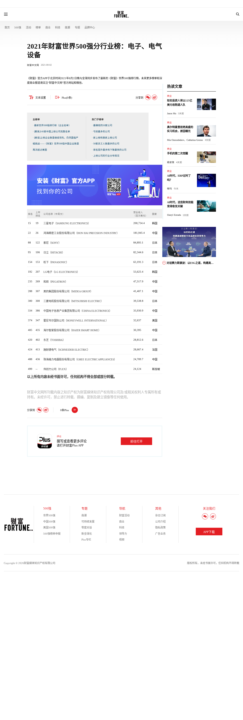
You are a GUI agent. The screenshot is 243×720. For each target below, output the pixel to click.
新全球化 (86, 533)
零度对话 (86, 527)
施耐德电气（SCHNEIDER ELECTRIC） (66, 349)
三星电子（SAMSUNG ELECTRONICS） (66, 223)
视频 (121, 539)
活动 (28, 27)
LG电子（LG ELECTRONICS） (61, 272)
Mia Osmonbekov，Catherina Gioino (185, 140)
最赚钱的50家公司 (102, 125)
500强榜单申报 (52, 533)
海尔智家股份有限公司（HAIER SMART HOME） (72, 330)
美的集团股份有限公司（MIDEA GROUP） (68, 291)
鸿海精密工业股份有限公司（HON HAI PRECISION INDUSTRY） (81, 233)
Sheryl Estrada (174, 215)
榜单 (38, 27)
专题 (77, 27)
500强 (17, 27)
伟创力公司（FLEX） (55, 369)
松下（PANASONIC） (56, 262)
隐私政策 (160, 527)
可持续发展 (87, 521)
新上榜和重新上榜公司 (105, 137)
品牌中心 (89, 27)
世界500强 (49, 515)
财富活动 (124, 515)
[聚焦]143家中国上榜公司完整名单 (52, 131)
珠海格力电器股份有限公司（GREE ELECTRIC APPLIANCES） (80, 359)
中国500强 (49, 521)
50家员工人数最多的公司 (106, 143)
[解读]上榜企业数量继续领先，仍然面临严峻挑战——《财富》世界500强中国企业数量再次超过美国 (56, 143)
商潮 (67, 27)
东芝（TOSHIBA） (54, 340)
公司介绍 (160, 521)
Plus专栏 (86, 539)
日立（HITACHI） (54, 252)
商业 (48, 27)
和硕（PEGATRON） (55, 281)
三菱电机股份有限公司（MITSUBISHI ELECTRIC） (73, 301)
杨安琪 (170, 162)
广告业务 (160, 533)
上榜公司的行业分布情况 (106, 155)
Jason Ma (171, 113)
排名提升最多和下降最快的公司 (109, 149)
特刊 (169, 188)
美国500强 (49, 527)
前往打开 (136, 441)
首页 (7, 27)
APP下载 (209, 532)
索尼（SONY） (52, 242)
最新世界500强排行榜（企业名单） (52, 125)
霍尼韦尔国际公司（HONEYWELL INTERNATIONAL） (75, 320)
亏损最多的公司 (101, 131)
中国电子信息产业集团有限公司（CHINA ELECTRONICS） (77, 310)
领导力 (123, 533)
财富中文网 (33, 65)
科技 (57, 27)
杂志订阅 (160, 515)
